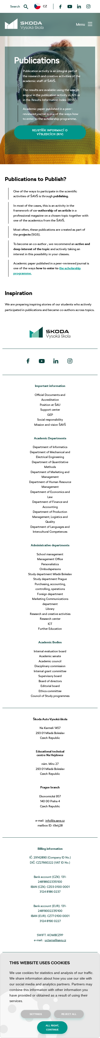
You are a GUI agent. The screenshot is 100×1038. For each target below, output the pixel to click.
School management (50, 554)
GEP (50, 415)
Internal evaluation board (50, 651)
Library (50, 609)
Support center (50, 409)
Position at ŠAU (50, 405)
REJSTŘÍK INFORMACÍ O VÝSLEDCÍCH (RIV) (50, 132)
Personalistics (50, 564)
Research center (50, 619)
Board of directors (50, 681)
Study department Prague (50, 579)
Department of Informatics (50, 447)
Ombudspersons (50, 569)
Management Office (50, 559)
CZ (43, 6)
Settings (36, 1014)
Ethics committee (50, 691)
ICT (50, 624)
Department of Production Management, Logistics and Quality (50, 516)
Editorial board (50, 686)
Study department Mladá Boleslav (50, 574)
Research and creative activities (50, 614)
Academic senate (50, 656)
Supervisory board (50, 676)
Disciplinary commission (50, 666)
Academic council (50, 661)
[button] (41, 6)
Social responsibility (50, 419)
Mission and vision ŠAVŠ (50, 424)
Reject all (68, 1014)
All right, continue (52, 1027)
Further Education (50, 628)
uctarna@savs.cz (55, 940)
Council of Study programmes (50, 696)
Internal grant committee (50, 671)
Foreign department (50, 594)
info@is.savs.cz (55, 820)
